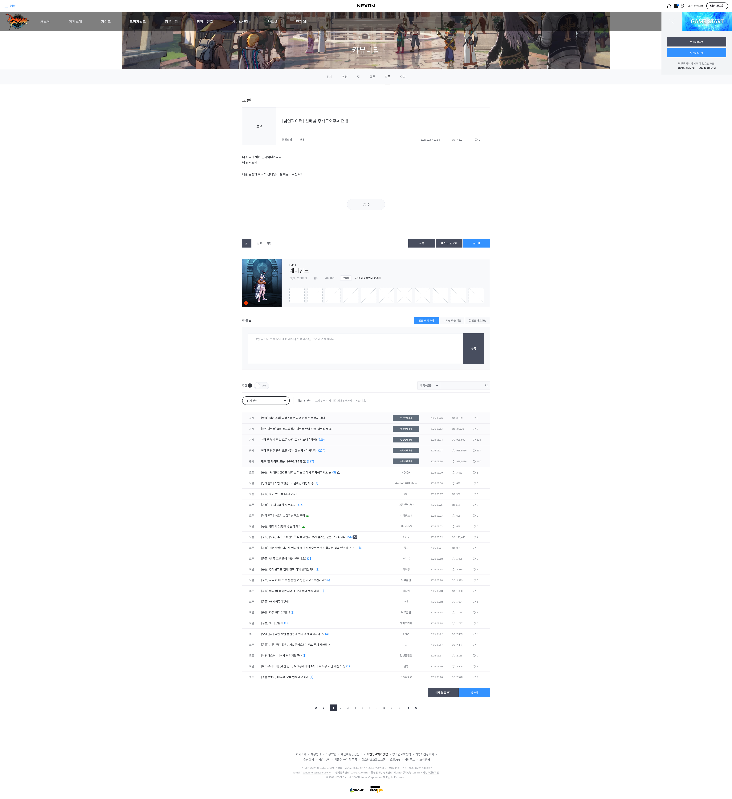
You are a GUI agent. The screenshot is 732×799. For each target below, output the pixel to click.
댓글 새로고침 (478, 320)
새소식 (45, 21)
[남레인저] (267, 483)
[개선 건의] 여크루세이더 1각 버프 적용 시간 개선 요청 (313, 666)
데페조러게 (406, 623)
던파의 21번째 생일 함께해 (285, 526)
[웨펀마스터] (268, 655)
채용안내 (316, 754)
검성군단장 (406, 655)
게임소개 (75, 21)
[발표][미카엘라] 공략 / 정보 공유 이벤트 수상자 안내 (293, 418)
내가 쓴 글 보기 (449, 243)
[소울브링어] (268, 677)
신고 (259, 243)
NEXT (408, 707)
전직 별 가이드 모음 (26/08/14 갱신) (283, 461)
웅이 (406, 494)
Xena (406, 634)
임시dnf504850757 (406, 483)
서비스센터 (240, 21)
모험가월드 (138, 21)
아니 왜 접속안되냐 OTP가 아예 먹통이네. (294, 591)
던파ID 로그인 (696, 52)
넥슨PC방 (324, 759)
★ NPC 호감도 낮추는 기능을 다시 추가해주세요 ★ (300, 472)
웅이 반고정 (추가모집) (283, 494)
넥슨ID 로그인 (696, 41)
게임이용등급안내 (351, 754)
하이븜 (406, 558)
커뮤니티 (171, 21)
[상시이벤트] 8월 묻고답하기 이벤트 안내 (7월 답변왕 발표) (296, 429)
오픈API (395, 759)
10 (398, 708)
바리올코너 (406, 515)
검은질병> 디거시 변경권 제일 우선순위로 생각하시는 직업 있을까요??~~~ (314, 548)
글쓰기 (476, 243)
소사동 (406, 537)
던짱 (406, 666)
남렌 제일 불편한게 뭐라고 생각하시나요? (299, 634)
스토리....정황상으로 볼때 (290, 515)
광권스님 (287, 139)
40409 (406, 472)
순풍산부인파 (406, 504)
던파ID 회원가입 (707, 68)
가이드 (106, 21)
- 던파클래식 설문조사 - (283, 505)
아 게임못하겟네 (279, 601)
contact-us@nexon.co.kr (317, 772)
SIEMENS (406, 526)
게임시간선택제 (424, 754)
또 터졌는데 (276, 623)
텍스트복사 (246, 243)
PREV (323, 707)
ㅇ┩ (406, 601)
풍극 (406, 548)
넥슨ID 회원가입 (686, 68)
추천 (345, 76)
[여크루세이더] (270, 666)
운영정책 (308, 759)
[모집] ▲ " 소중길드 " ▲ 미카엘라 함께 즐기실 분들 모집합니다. (308, 537)
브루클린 (406, 580)
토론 (387, 76)
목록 (421, 243)
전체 (329, 76)
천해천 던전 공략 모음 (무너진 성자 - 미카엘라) (289, 450)
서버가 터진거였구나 (290, 655)
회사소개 (301, 754)
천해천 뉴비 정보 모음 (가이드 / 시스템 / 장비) (289, 440)
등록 (473, 348)
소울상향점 (406, 677)
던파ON (301, 21)
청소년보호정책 (401, 754)
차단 (269, 243)
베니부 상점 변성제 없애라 (293, 677)
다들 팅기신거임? (280, 612)
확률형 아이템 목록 (345, 759)
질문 (372, 76)
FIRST (316, 707)
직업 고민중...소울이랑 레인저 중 (294, 483)
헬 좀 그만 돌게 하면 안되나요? (288, 558)
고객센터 (424, 759)
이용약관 (331, 754)
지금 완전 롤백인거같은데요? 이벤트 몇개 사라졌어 (300, 645)
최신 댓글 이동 (453, 320)
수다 (403, 76)
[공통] (264, 472)
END (415, 707)
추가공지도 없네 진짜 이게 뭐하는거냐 (292, 569)
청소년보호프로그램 (374, 759)
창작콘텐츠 (205, 21)
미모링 (406, 569)
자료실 (272, 21)
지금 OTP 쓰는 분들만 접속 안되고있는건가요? (297, 580)
